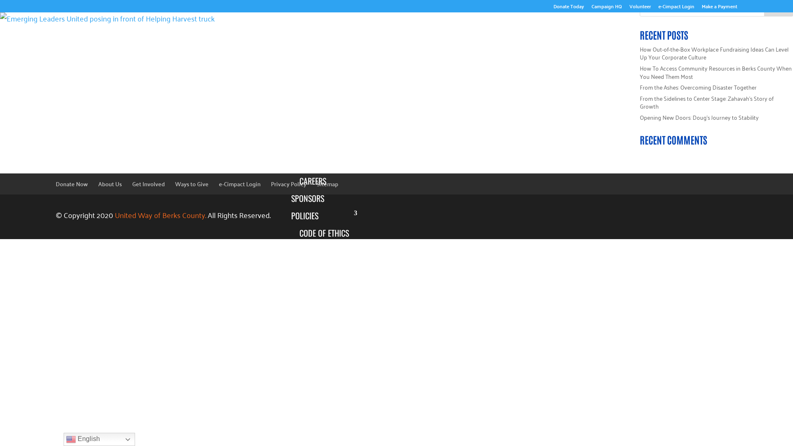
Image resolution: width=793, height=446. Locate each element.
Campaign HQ (606, 7)
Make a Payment (719, 7)
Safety (310, 409)
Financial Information (320, 286)
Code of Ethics (324, 233)
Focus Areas (312, 339)
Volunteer (640, 7)
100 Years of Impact (320, 63)
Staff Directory (326, 134)
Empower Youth (326, 357)
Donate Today (568, 7)
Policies (304, 215)
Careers (312, 181)
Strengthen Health (331, 391)
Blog (299, 310)
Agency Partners (320, 426)
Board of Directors (316, 110)
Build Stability (324, 374)
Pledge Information (320, 256)
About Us (704, 25)
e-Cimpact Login (676, 7)
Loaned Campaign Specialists (329, 157)
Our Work (703, 324)
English (88, 438)
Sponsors (307, 198)
